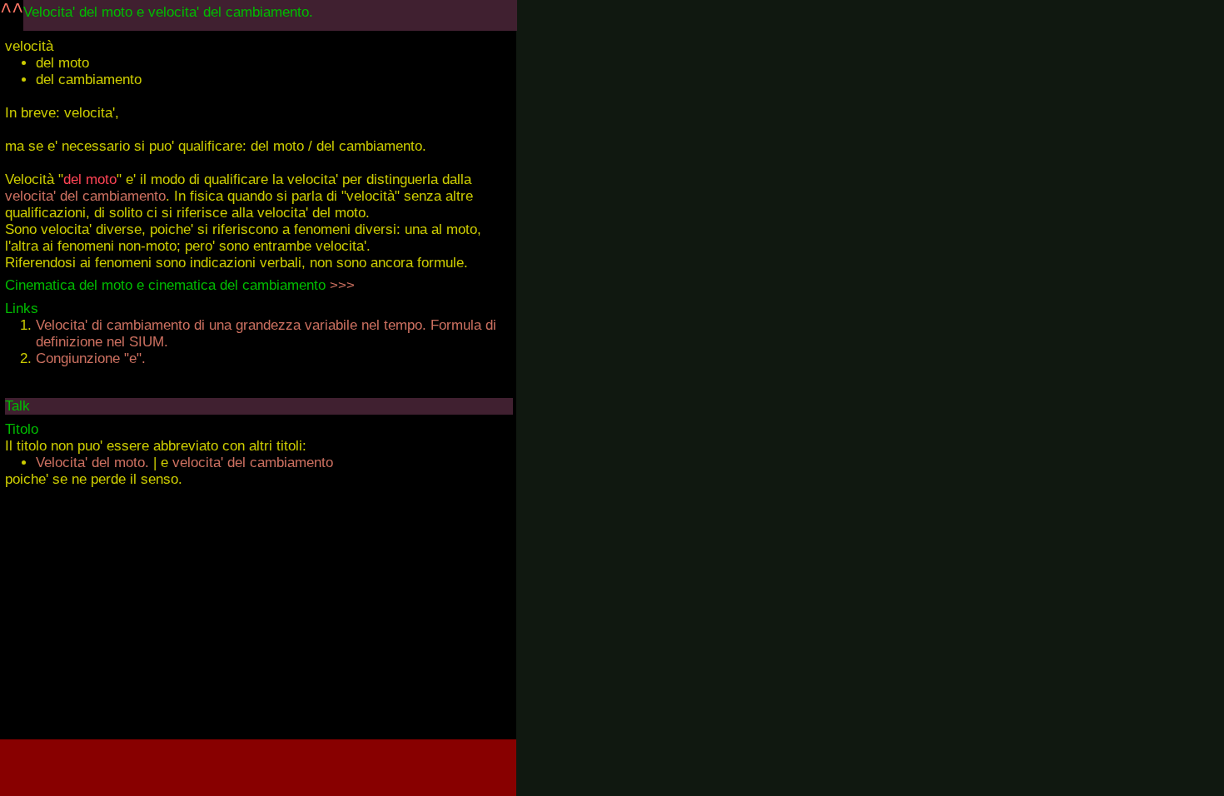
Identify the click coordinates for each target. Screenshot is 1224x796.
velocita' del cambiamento (85, 196)
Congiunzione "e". (91, 358)
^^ (11, 11)
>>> (342, 285)
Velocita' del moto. (92, 462)
